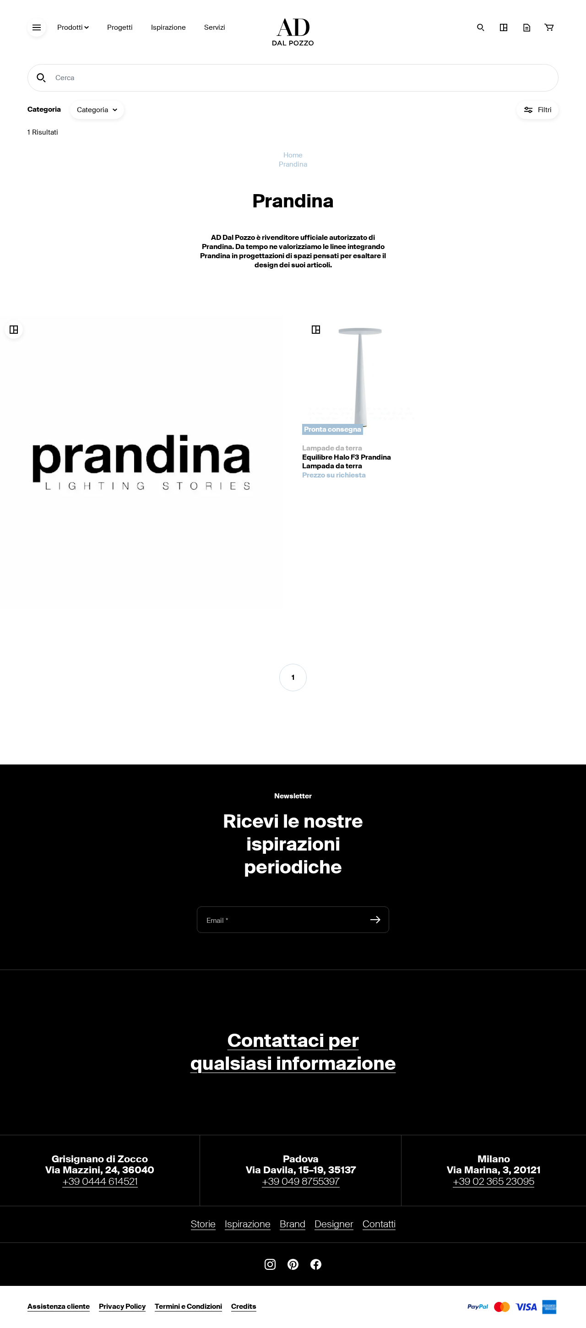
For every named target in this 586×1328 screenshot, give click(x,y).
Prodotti (70, 27)
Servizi (214, 27)
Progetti (120, 27)
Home (293, 155)
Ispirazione (168, 27)
